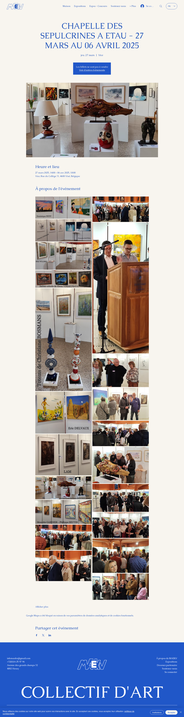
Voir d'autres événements (92, 70)
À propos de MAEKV (166, 658)
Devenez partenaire (167, 665)
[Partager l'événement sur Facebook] (36, 635)
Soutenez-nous (169, 668)
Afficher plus (41, 606)
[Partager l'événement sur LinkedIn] (49, 635)
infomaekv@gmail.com (18, 658)
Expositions (171, 661)
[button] (132, 6)
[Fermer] (180, 712)
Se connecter (171, 672)
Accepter (171, 712)
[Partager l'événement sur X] (43, 635)
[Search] (161, 6)
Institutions (157, 712)
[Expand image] (63, 208)
